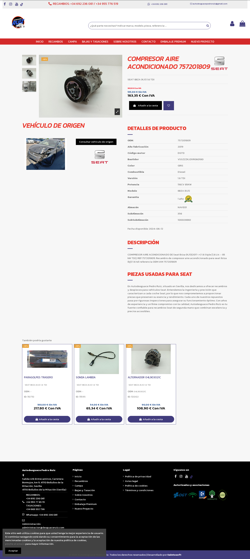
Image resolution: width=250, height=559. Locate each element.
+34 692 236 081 (81, 3)
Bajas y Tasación (85, 490)
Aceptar (13, 551)
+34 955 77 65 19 (35, 502)
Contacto (80, 499)
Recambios (81, 481)
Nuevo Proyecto (84, 508)
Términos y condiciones (139, 490)
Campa (79, 485)
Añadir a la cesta (148, 105)
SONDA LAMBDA (86, 377)
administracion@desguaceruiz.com (43, 527)
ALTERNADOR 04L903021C (144, 377)
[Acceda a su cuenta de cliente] (232, 24)
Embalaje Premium (86, 504)
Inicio (78, 476)
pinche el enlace (15, 544)
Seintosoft (174, 555)
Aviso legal (131, 481)
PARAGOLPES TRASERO (38, 377)
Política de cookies (136, 485)
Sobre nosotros (84, 495)
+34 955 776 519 (107, 3)
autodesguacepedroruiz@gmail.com (210, 3)
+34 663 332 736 (35, 509)
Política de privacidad (138, 476)
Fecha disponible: (138, 228)
